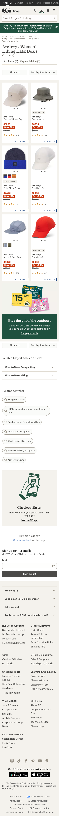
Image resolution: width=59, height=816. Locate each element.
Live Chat (7, 747)
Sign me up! (29, 574)
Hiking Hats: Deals (16, 399)
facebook (26, 760)
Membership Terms (14, 812)
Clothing (15, 36)
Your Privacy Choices (40, 796)
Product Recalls (17, 808)
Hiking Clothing (28, 36)
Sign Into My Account (13, 630)
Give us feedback (22, 540)
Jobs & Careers (10, 705)
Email (4, 560)
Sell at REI (7, 713)
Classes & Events (39, 680)
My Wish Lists (9, 638)
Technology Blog (40, 721)
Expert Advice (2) (30, 61)
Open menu (54, 10)
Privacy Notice (16, 800)
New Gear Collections (13, 684)
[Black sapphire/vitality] (5, 176)
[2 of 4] (14, 109)
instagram (12, 760)
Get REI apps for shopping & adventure (29, 769)
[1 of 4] (13, 109)
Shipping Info (38, 646)
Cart (48, 10)
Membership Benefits (13, 642)
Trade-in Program (11, 692)
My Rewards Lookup (13, 634)
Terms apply (43, 328)
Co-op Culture (9, 709)
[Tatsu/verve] (9, 245)
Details (42, 554)
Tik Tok (19, 760)
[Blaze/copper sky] (14, 176)
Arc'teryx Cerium (16, 460)
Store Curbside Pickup (42, 642)
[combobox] (29, 18)
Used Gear (7, 688)
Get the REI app (29, 520)
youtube (40, 760)
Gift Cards (7, 663)
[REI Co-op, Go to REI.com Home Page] (6, 10)
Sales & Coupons (40, 659)
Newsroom (36, 717)
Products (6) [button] (10, 61)
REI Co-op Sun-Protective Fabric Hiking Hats (26, 411)
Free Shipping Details (42, 663)
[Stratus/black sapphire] (5, 245)
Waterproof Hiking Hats (19, 431)
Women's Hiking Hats (10, 41)
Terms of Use (15, 796)
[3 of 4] (16, 109)
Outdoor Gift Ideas (12, 659)
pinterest (33, 760)
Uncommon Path (39, 684)
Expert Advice (38, 676)
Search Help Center (12, 738)
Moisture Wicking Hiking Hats (21, 450)
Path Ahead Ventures (42, 689)
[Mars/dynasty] (9, 176)
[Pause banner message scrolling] (56, 26)
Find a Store (8, 743)
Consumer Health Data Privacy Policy (29, 804)
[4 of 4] (17, 109)
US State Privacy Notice (38, 800)
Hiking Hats (32, 39)
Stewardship (37, 726)
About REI (36, 705)
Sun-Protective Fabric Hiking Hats (24, 422)
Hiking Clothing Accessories (13, 39)
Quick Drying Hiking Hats (19, 441)
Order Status (37, 630)
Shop (16, 10)
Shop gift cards (29, 333)
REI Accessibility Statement (41, 812)
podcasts (47, 760)
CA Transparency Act (39, 808)
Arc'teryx (5, 36)
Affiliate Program (11, 718)
